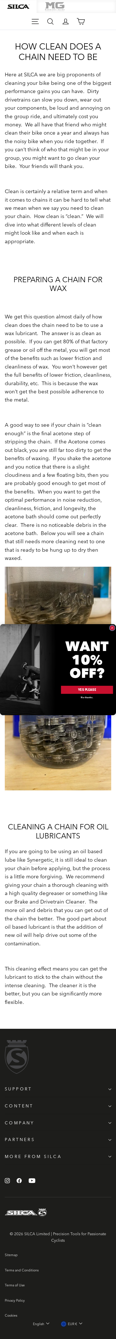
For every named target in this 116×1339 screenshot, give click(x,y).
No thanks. (87, 697)
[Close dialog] (112, 627)
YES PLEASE (87, 689)
